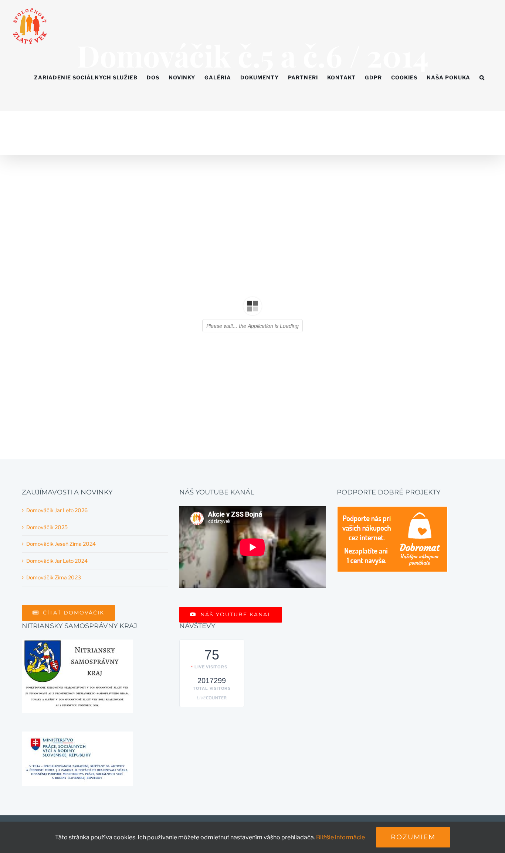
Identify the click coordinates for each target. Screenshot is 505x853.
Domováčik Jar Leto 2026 (57, 510)
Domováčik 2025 (47, 527)
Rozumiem (413, 837)
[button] (482, 77)
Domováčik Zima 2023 (53, 577)
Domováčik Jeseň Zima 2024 (61, 544)
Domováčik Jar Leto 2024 (57, 561)
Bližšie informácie (340, 837)
